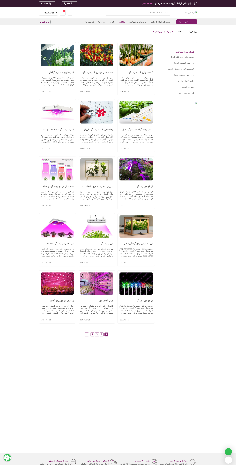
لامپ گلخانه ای (106, 300)
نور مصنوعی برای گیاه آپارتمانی (138, 243)
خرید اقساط (45, 22)
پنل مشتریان (68, 3)
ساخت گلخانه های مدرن (184, 81)
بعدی (87, 334)
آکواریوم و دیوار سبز (186, 93)
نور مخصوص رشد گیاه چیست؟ (59, 243)
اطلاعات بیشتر (147, 3)
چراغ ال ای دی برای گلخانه (61, 300)
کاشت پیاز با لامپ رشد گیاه (140, 72)
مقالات (180, 32)
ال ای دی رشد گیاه (144, 186)
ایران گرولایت (192, 32)
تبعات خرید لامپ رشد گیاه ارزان (98, 129)
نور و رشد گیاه (106, 243)
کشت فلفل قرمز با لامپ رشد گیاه (97, 72)
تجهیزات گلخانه (188, 87)
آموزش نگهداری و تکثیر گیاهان (182, 57)
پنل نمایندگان (45, 3)
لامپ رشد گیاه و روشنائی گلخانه (161, 32)
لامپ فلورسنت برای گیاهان (61, 72)
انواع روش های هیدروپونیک (183, 75)
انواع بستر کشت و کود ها (184, 63)
